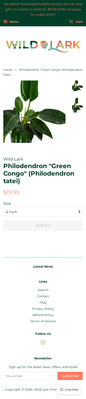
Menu (14, 22)
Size (7, 203)
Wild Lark (41, 389)
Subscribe (70, 376)
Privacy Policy (43, 309)
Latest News (43, 267)
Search (43, 290)
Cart (79, 22)
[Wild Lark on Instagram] (43, 343)
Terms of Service (43, 321)
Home (7, 69)
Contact (43, 296)
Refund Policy (43, 315)
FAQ (43, 303)
